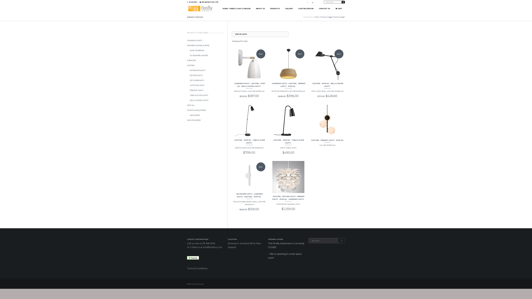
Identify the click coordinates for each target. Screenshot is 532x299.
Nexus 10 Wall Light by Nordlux (249, 91)
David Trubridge (197, 50)
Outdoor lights (197, 85)
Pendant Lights (328, 140)
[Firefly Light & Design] (200, 8)
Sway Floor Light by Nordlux (249, 148)
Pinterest (316, 2)
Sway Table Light (288, 148)
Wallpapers (195, 115)
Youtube (312, 2)
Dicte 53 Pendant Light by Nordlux (288, 91)
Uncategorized (194, 120)
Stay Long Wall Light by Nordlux (327, 91)
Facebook (308, 2)
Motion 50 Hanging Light (288, 204)
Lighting (255, 83)
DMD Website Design (195, 284)
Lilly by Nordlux (327, 145)
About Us (260, 9)
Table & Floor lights (199, 95)
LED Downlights (197, 80)
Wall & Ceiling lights (250, 86)
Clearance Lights (242, 83)
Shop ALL (292, 86)
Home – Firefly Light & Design (236, 9)
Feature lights (289, 196)
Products (275, 9)
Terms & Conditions (197, 268)
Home (317, 17)
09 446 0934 (193, 2)
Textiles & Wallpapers (196, 110)
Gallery (289, 9)
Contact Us (324, 9)
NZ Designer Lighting (199, 55)
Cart (340, 9)
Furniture (191, 60)
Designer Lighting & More (198, 45)
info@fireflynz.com (210, 2)
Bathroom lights (244, 194)
